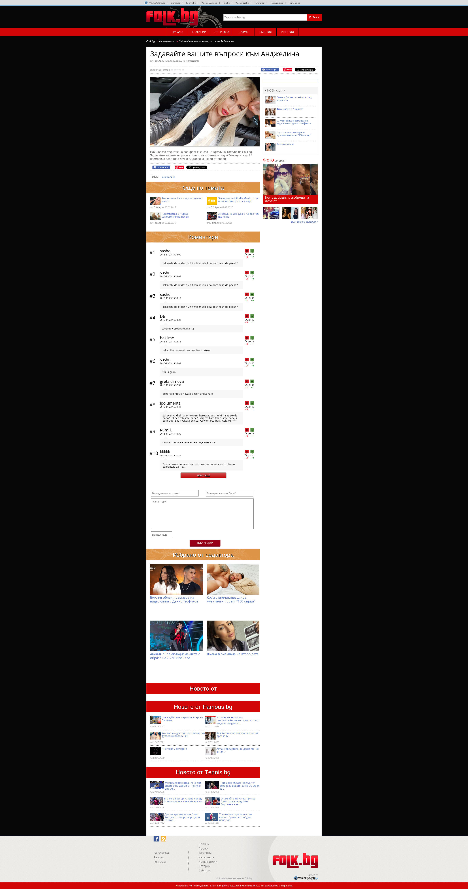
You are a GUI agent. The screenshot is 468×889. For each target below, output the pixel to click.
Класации (205, 853)
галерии (274, 160)
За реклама (161, 853)
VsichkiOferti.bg (157, 2)
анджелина (169, 176)
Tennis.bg (191, 2)
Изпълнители (208, 862)
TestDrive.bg (276, 2)
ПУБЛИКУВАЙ (205, 543)
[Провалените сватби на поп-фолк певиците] (309, 213)
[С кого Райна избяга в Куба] (271, 213)
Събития (204, 870)
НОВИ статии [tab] (276, 90)
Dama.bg (175, 2)
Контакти (160, 862)
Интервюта (167, 41)
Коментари (271, 70)
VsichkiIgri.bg (242, 2)
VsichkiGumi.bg (209, 2)
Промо (203, 848)
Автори (159, 857)
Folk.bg (226, 2)
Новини (204, 844)
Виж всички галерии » (304, 221)
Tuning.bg (259, 2)
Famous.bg (294, 2)
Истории (205, 866)
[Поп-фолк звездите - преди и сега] (290, 213)
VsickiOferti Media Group (146, 3)
